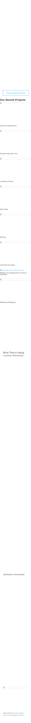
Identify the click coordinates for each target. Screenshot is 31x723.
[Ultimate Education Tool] (15, 141)
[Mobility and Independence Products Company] (15, 270)
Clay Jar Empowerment (8, 126)
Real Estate (4, 209)
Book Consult (10, 335)
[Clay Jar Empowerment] (15, 113)
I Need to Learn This (13, 65)
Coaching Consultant (7, 265)
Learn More (9, 630)
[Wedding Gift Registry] (15, 290)
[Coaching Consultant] (15, 252)
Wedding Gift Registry (8, 302)
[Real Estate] (15, 197)
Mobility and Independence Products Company (13, 273)
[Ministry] (15, 224)
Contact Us (9, 601)
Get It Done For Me (16, 58)
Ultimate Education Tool (8, 154)
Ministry (3, 237)
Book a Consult (11, 677)
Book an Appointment (13, 72)
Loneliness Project (6, 181)
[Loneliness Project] (15, 169)
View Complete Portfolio (15, 93)
